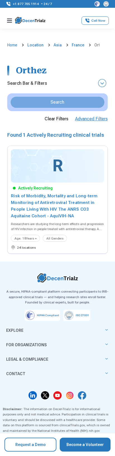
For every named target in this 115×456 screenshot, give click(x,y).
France (78, 45)
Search (57, 102)
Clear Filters (56, 118)
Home (12, 45)
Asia (58, 45)
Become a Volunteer (85, 444)
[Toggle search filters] (102, 83)
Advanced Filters (91, 118)
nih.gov (94, 431)
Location (35, 45)
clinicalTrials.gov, (72, 425)
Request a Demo (30, 444)
